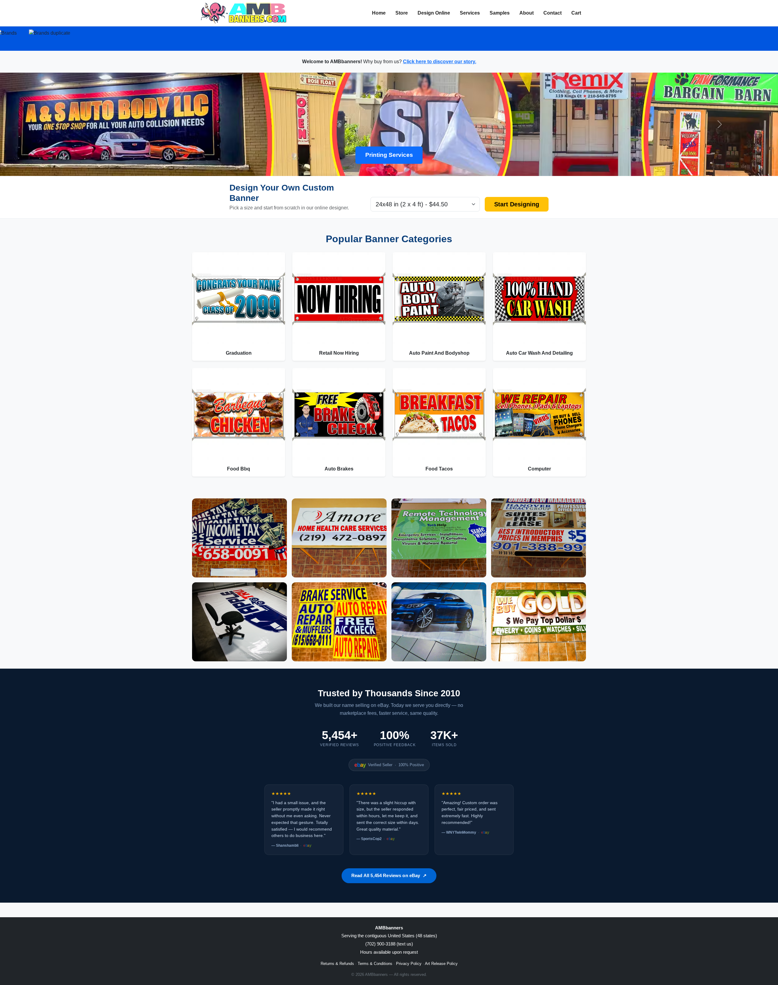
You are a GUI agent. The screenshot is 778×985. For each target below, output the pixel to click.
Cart (576, 12)
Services (470, 12)
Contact (552, 12)
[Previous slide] (58, 124)
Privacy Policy (409, 963)
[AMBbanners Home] (243, 13)
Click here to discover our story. (439, 61)
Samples (500, 12)
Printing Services (389, 155)
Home (379, 12)
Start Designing (516, 204)
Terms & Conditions (375, 963)
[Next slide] (719, 124)
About (526, 12)
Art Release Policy (441, 963)
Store (401, 12)
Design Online (434, 12)
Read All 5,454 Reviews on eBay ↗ (389, 875)
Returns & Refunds (337, 963)
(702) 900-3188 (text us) (389, 943)
